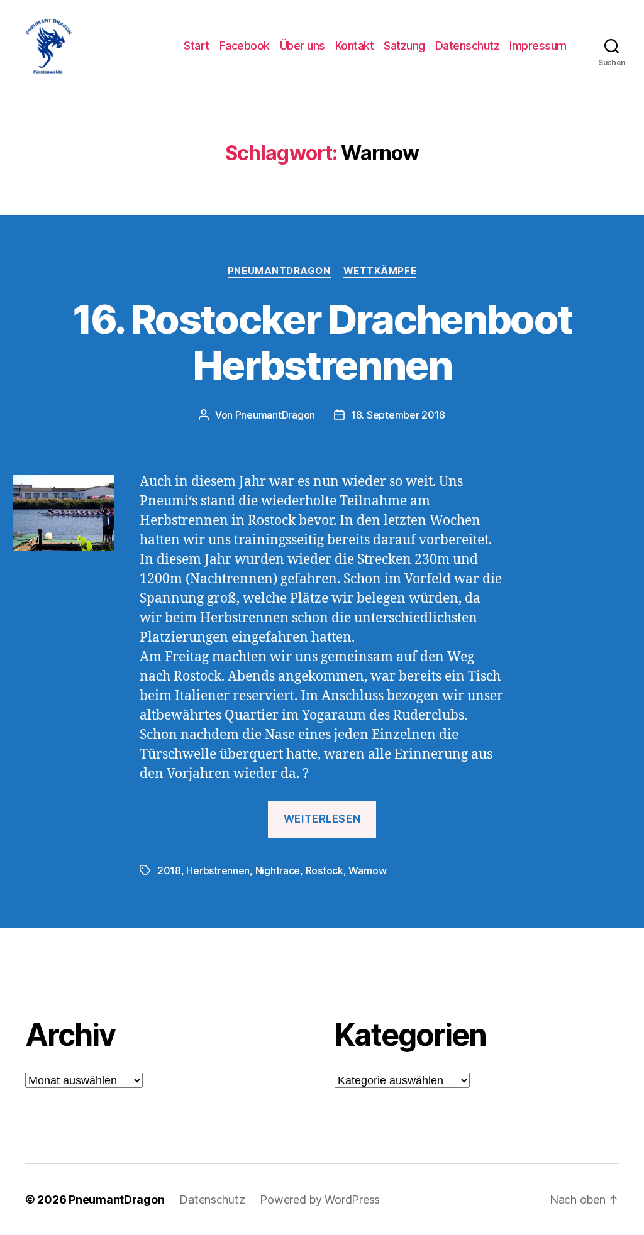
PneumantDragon (279, 271)
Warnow (367, 870)
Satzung (404, 45)
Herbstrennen (218, 870)
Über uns (302, 45)
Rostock (324, 870)
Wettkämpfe (380, 271)
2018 (169, 870)
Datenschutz (467, 45)
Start (196, 45)
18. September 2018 (398, 415)
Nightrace (278, 870)
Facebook (244, 45)
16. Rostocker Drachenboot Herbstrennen (322, 342)
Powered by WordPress (320, 1199)
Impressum (538, 45)
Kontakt (354, 45)
